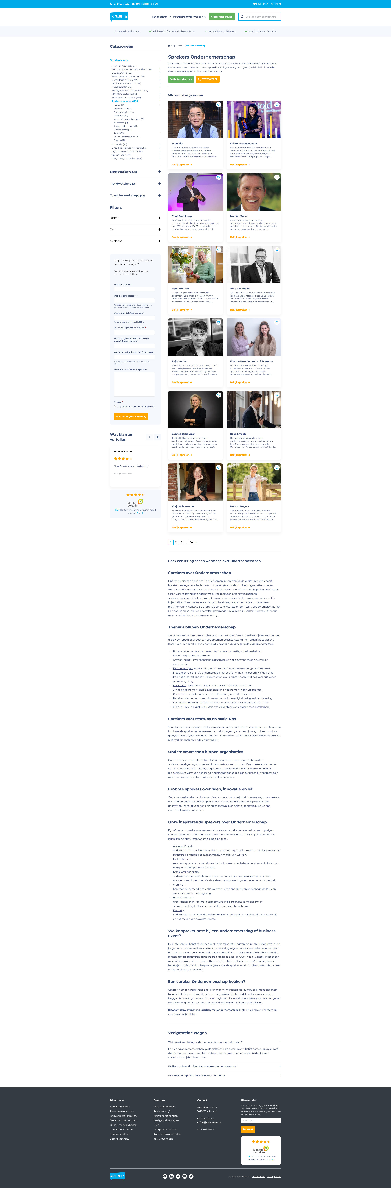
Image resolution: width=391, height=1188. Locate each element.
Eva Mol (177, 910)
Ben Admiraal (180, 288)
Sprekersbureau (119, 1138)
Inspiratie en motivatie (126, 83)
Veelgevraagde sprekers (127, 158)
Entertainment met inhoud (128, 76)
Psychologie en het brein (127, 151)
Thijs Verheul (180, 361)
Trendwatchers (123, 183)
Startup (120, 140)
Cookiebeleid (258, 1176)
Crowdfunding (123, 108)
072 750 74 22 (209, 79)
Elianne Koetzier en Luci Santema (251, 361)
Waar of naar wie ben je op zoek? (130, 369)
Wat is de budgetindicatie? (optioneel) (133, 352)
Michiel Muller (239, 216)
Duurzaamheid (122, 72)
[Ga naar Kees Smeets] (254, 409)
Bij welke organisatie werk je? (130, 327)
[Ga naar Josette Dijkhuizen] (195, 409)
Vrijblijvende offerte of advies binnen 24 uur (174, 31)
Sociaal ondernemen (127, 136)
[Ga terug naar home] (119, 17)
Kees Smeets (238, 433)
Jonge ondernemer (126, 126)
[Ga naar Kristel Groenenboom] (254, 119)
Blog (156, 1125)
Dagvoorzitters (123, 171)
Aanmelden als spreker (167, 1134)
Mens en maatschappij (126, 97)
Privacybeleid (274, 1176)
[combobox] (262, 16)
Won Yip (177, 143)
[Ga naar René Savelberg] (195, 192)
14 (191, 542)
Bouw (119, 105)
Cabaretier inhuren (121, 1129)
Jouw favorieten (163, 1138)
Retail (119, 133)
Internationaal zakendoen (129, 119)
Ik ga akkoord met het (136, 406)
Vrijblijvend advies (221, 16)
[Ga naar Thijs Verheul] (195, 337)
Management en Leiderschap (130, 90)
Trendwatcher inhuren (123, 1120)
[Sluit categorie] (159, 60)
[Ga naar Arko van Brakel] (254, 264)
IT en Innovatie (122, 87)
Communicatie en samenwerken (132, 69)
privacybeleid (147, 406)
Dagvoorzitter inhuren (123, 1115)
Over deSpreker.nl (164, 1106)
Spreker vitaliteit (120, 1134)
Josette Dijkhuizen (184, 433)
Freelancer (121, 115)
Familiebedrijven (124, 112)
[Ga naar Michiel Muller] (254, 192)
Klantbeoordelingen (166, 1115)
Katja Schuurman (183, 506)
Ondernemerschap (125, 101)
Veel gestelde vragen (166, 1120)
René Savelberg (182, 216)
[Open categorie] (160, 69)
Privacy (118, 402)
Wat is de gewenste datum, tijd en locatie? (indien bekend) (131, 339)
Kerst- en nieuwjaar (124, 65)
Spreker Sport (121, 155)
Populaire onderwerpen (188, 16)
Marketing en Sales (124, 94)
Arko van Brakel (240, 288)
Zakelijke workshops (127, 195)
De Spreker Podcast (165, 1129)
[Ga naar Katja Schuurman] (195, 482)
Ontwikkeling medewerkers (129, 147)
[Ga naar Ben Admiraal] (195, 264)
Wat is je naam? (123, 284)
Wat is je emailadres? (125, 296)
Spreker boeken (119, 1106)
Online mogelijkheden (123, 1125)
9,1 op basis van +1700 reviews (263, 31)
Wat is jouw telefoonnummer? (129, 313)
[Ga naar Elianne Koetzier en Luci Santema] (254, 337)
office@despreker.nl (209, 1122)
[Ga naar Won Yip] (195, 119)
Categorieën (159, 16)
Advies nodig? (162, 1111)
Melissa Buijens (240, 506)
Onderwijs (119, 144)
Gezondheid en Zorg (125, 80)
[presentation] (157, 437)
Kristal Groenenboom (186, 871)
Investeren (121, 122)
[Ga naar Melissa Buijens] (254, 482)
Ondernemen (123, 129)
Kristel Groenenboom (243, 143)
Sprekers (119, 60)
